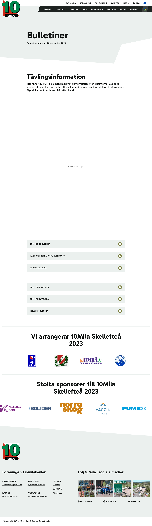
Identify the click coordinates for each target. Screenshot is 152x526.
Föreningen (101, 3)
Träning (73, 9)
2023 (125, 3)
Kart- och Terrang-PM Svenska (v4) (48, 256)
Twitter (135, 501)
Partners (111, 9)
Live (83, 9)
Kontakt (134, 9)
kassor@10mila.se (9, 496)
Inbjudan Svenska (39, 311)
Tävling (47, 9)
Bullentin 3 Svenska (40, 244)
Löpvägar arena (38, 268)
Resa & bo (96, 9)
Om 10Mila (71, 3)
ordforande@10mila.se (12, 485)
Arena (60, 9)
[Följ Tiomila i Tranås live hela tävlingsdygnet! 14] (122, 488)
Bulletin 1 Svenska (39, 299)
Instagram (86, 501)
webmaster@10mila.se (37, 496)
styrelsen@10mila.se (36, 485)
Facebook (111, 501)
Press (123, 9)
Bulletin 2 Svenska (39, 287)
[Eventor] (145, 9)
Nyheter (115, 3)
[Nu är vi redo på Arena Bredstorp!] (141, 488)
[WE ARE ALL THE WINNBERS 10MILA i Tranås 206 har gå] (104, 488)
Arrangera (85, 3)
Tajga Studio (44, 521)
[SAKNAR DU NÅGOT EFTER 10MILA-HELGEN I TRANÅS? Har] (86, 488)
